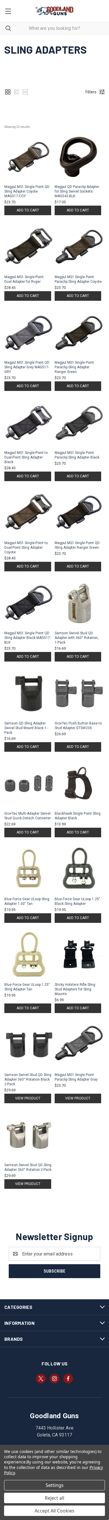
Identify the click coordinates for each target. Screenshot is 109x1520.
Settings (55, 1485)
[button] (7, 91)
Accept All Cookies (54, 1511)
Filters (91, 92)
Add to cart (28, 210)
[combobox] (54, 28)
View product (27, 1098)
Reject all (54, 1498)
